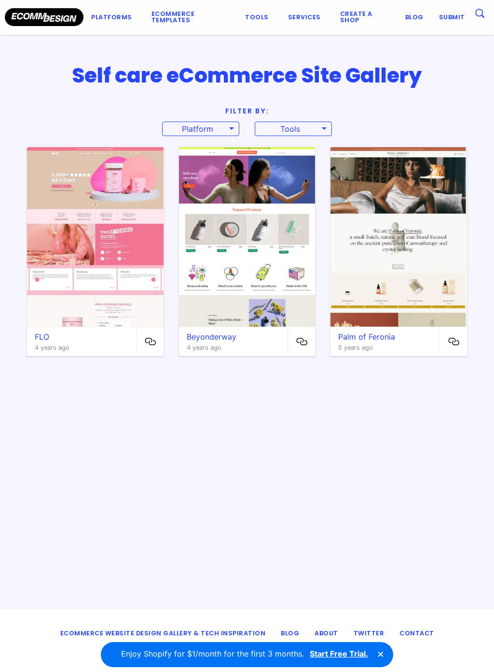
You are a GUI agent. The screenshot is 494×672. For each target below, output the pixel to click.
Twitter (369, 633)
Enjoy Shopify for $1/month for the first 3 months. (244, 653)
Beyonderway (211, 337)
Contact (416, 633)
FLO (42, 337)
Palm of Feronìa (366, 337)
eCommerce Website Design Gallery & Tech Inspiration (163, 633)
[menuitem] (113, 17)
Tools (257, 17)
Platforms (111, 17)
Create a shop (356, 17)
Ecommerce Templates (173, 17)
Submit (452, 17)
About (326, 633)
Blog (414, 17)
